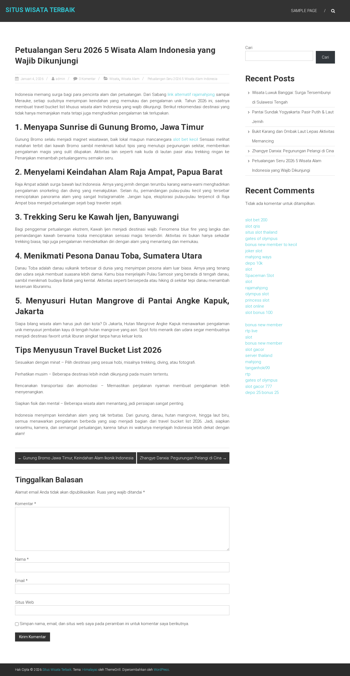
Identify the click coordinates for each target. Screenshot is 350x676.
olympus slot (257, 293)
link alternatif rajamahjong (191, 94)
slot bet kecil (185, 139)
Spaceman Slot (259, 275)
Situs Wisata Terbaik (40, 10)
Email (21, 580)
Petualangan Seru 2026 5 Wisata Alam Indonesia (182, 79)
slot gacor (254, 349)
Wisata (114, 79)
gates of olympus (261, 238)
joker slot (253, 250)
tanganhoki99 (257, 367)
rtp (247, 374)
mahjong (253, 361)
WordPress (161, 670)
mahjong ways (258, 256)
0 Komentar (87, 79)
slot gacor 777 (258, 386)
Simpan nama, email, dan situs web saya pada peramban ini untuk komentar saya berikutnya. (104, 623)
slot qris (252, 226)
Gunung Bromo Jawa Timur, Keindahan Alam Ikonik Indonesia (75, 458)
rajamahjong (256, 287)
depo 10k (253, 263)
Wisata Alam (130, 79)
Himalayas (90, 670)
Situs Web (24, 602)
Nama (22, 559)
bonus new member (263, 324)
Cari (248, 47)
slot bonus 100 (258, 312)
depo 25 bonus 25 (262, 392)
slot (248, 269)
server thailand (258, 355)
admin (60, 79)
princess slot (257, 300)
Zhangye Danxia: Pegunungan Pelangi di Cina (183, 458)
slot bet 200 (256, 219)
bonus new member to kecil (271, 244)
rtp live (251, 330)
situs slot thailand (261, 232)
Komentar (25, 503)
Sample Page (304, 10)
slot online (254, 306)
